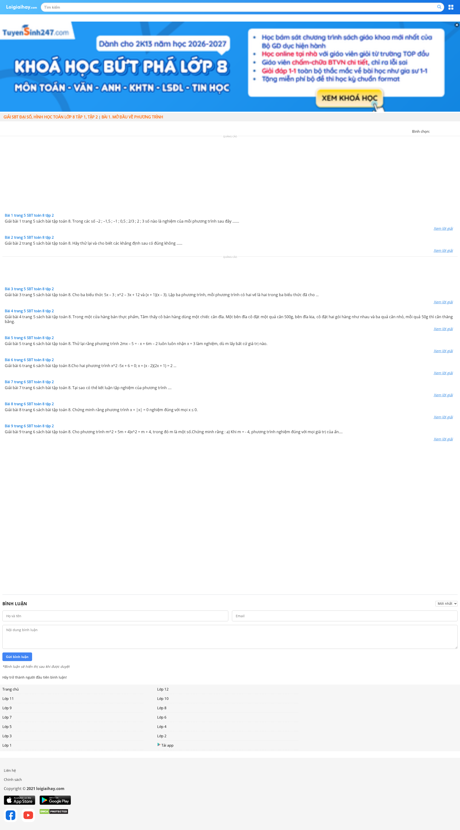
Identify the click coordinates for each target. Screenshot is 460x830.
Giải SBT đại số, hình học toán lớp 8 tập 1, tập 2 (51, 117)
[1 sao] (434, 131)
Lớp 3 (7, 735)
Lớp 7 (7, 717)
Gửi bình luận (17, 657)
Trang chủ (10, 689)
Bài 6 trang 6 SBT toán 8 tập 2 (29, 359)
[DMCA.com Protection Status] (53, 815)
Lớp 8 (162, 707)
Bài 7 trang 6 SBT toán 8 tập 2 (29, 381)
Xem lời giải (443, 228)
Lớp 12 (163, 689)
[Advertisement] (230, 175)
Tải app (167, 745)
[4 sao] (451, 131)
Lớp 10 (163, 698)
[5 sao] (457, 131)
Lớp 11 (8, 698)
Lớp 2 (162, 735)
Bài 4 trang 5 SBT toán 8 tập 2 (29, 310)
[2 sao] (439, 131)
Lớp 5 (7, 726)
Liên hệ (10, 770)
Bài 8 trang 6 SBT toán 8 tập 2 (29, 403)
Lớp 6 (162, 717)
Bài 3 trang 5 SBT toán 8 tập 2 (29, 288)
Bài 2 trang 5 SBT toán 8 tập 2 (29, 237)
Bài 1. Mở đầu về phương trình (132, 117)
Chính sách (13, 779)
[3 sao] (445, 131)
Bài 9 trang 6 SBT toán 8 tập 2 (29, 425)
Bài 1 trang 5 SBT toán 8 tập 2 (29, 215)
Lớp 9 (7, 707)
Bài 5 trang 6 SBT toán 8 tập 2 (29, 337)
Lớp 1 (7, 745)
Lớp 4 (162, 726)
